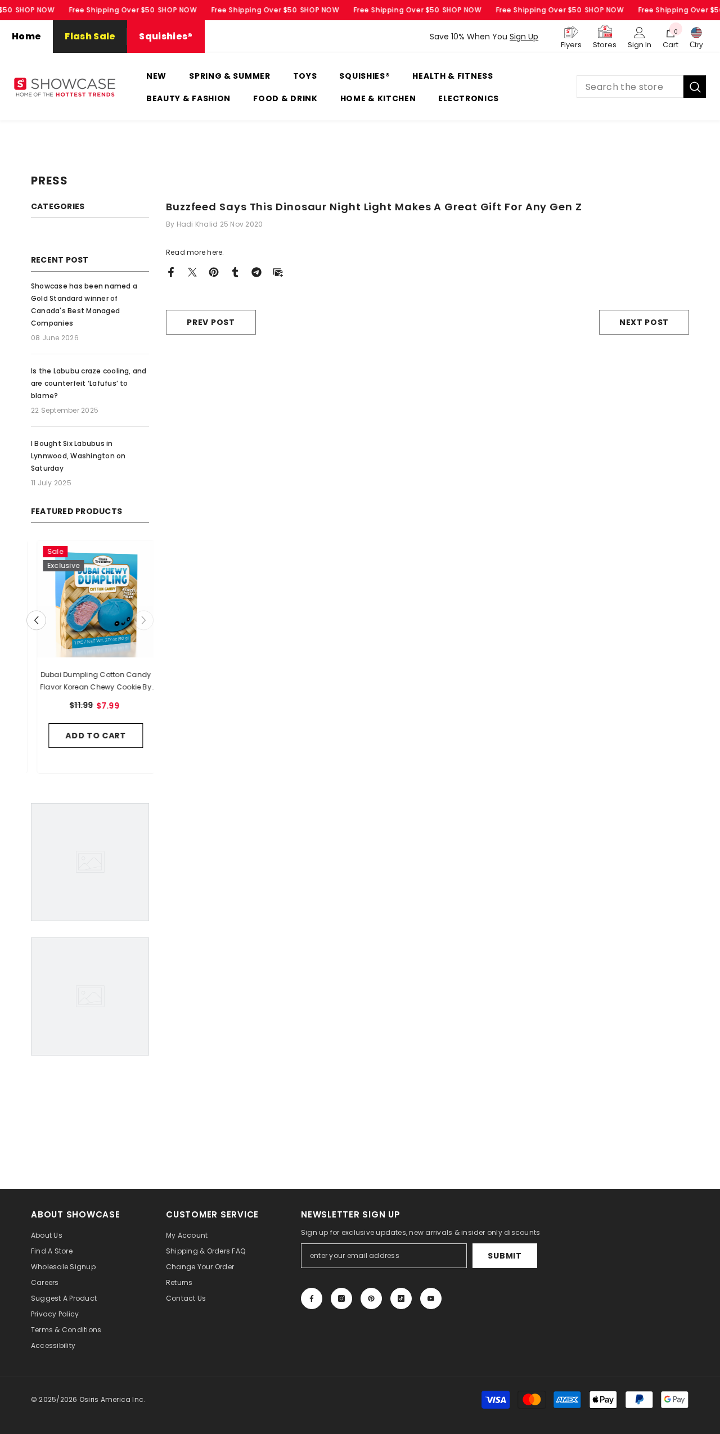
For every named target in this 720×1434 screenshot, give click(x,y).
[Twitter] (192, 271)
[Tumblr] (235, 271)
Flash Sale (90, 36)
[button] (36, 620)
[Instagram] (341, 1298)
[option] (90, 659)
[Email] (278, 271)
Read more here (194, 252)
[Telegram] (256, 271)
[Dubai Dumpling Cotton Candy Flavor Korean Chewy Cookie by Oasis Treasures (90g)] (90, 598)
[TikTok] (401, 1298)
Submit (504, 1255)
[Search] (641, 86)
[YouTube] (431, 1298)
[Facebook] (171, 271)
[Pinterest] (214, 271)
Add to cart (90, 735)
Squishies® (165, 36)
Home (26, 36)
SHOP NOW (35, 10)
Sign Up (524, 36)
